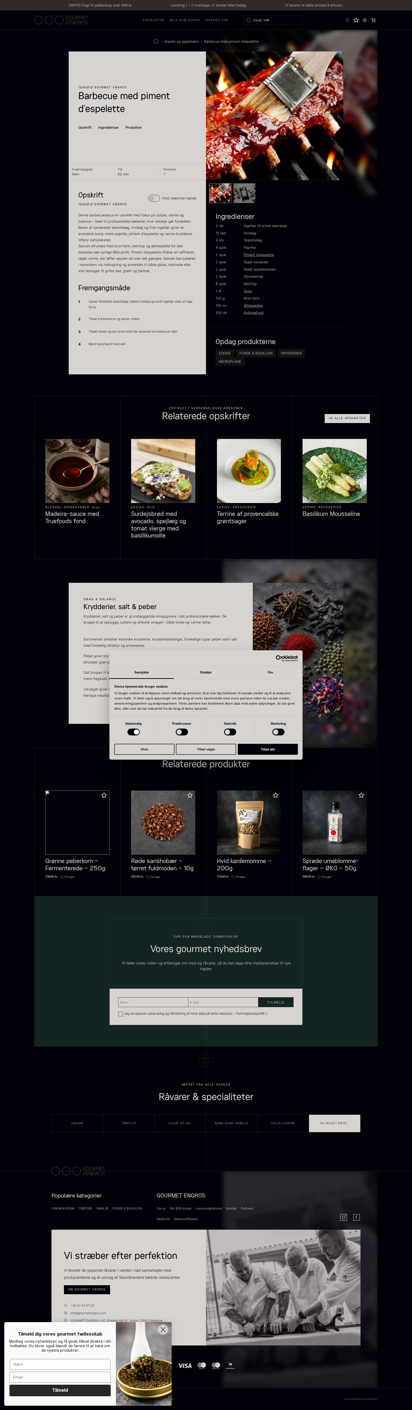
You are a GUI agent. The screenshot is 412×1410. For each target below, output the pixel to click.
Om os (161, 1208)
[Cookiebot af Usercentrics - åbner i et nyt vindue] (279, 658)
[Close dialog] (163, 1329)
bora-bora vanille (231, 1123)
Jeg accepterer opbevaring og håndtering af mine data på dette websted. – (195, 1013)
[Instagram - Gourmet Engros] (343, 1217)
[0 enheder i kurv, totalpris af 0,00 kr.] (373, 20)
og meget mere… (334, 1123)
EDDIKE (225, 353)
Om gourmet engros (87, 1289)
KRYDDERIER (291, 353)
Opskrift (85, 127)
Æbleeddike (253, 305)
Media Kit (163, 1219)
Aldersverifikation (186, 1219)
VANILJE (102, 1208)
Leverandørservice (209, 1208)
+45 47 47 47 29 (82, 1305)
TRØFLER (85, 1208)
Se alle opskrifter (347, 418)
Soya (248, 291)
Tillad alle (268, 749)
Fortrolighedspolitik (250, 1013)
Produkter (134, 127)
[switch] (182, 732)
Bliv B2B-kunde (180, 1208)
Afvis (144, 749)
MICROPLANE (230, 361)
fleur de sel (180, 1123)
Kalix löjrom (283, 1123)
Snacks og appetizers (181, 41)
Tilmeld (60, 1390)
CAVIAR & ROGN (63, 1208)
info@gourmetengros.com (88, 1313)
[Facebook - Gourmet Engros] (356, 1217)
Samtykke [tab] (141, 672)
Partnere (247, 1208)
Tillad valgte (206, 749)
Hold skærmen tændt (179, 198)
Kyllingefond (254, 312)
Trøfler (129, 1123)
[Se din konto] (347, 20)
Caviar (77, 1123)
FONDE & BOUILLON (256, 353)
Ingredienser (108, 127)
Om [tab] (270, 672)
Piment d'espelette (259, 255)
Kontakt (231, 1208)
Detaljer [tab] (206, 672)
